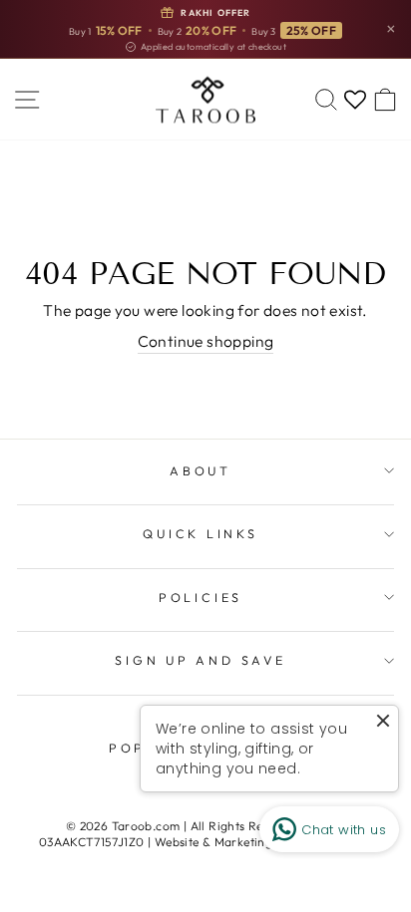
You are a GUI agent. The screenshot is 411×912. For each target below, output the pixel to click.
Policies (200, 597)
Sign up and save (200, 660)
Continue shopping (206, 341)
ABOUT (200, 470)
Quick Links (200, 533)
